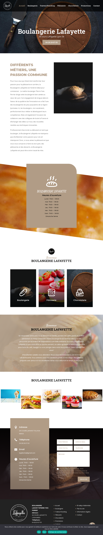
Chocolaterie (73, 6)
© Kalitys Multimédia (83, 505)
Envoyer (83, 479)
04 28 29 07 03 (51, 42)
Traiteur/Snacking (47, 6)
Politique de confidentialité (57, 532)
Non (44, 532)
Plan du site (80, 509)
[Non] (100, 530)
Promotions (86, 6)
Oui (39, 532)
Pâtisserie (61, 6)
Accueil (22, 6)
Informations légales (83, 512)
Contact (96, 6)
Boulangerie (32, 6)
